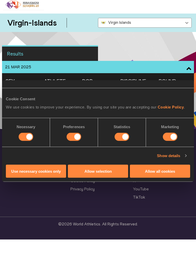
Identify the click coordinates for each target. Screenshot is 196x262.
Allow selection (98, 171)
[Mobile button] (49, 5)
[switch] (74, 137)
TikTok (139, 197)
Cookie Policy (171, 107)
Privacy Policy (82, 189)
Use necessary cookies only (36, 171)
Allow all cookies (160, 171)
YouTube (141, 189)
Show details (168, 156)
